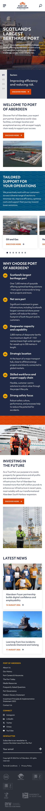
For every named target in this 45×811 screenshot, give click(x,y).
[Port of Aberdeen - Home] (22, 5)
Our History (7, 671)
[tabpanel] (26, 84)
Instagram (10, 715)
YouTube (10, 730)
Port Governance (9, 691)
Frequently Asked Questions (14, 687)
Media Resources (10, 683)
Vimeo (9, 726)
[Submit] (40, 749)
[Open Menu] (4, 5)
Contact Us (7, 705)
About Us (6, 667)
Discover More (19, 92)
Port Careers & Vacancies (13, 675)
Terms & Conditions (10, 766)
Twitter (9, 723)
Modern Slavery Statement (14, 695)
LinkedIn (9, 719)
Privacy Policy (27, 766)
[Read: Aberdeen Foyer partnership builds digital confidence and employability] (22, 586)
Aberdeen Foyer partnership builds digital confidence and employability (21, 597)
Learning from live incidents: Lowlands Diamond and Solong (22, 643)
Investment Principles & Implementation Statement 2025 (18, 700)
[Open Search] (40, 5)
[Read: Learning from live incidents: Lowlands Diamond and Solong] (22, 632)
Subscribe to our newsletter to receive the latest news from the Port (17, 741)
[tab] (3, 75)
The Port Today (9, 679)
